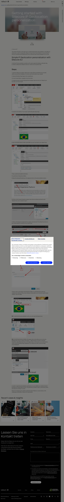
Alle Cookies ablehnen (32, 262)
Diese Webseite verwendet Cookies (17, 239)
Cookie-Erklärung (29, 239)
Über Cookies (41, 239)
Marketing (39, 257)
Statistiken (31, 257)
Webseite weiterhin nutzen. (33, 253)
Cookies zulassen (46, 262)
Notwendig (15, 257)
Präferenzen (23, 257)
